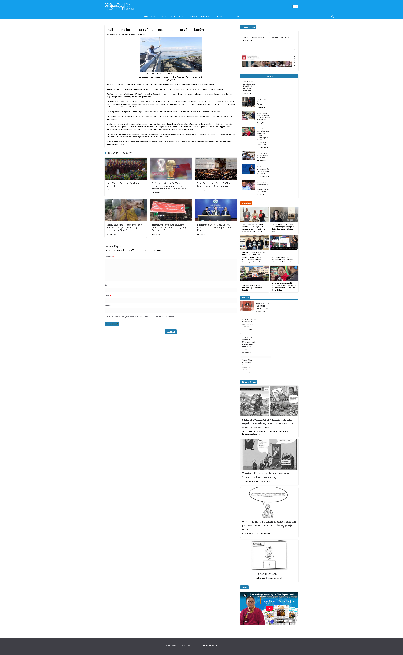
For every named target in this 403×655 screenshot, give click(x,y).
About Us (155, 16)
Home (145, 16)
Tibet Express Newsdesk (128, 34)
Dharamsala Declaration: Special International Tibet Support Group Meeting (214, 227)
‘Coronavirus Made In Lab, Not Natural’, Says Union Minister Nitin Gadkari (263, 186)
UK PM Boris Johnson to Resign (261, 102)
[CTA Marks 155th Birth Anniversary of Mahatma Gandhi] (254, 273)
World (181, 16)
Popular (270, 76)
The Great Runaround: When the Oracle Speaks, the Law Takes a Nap (265, 475)
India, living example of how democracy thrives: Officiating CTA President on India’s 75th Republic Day (263, 136)
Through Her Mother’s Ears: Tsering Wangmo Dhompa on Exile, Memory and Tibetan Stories (283, 227)
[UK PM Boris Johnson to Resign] (248, 102)
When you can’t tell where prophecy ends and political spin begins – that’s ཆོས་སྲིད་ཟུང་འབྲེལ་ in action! (269, 525)
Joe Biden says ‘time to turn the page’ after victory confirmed (263, 170)
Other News (192, 16)
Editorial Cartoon (266, 573)
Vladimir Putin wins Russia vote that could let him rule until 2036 (263, 116)
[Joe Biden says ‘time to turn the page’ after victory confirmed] (248, 169)
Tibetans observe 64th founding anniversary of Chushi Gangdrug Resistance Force (169, 227)
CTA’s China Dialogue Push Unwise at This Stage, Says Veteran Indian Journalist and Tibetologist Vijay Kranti (254, 227)
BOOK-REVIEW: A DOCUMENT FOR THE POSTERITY (262, 306)
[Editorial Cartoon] (269, 555)
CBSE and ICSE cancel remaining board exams (263, 155)
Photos (237, 16)
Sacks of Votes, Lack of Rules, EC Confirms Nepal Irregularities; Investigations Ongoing (268, 421)
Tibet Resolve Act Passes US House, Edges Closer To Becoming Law (215, 184)
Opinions (218, 16)
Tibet (172, 16)
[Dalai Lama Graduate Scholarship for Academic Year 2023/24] (267, 52)
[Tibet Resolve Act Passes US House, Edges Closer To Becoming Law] (216, 159)
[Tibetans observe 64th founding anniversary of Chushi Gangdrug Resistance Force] (171, 200)
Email (108, 295)
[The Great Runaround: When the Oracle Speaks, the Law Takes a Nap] (269, 454)
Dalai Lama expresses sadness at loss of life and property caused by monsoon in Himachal (126, 227)
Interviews (206, 16)
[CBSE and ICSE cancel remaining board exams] (248, 155)
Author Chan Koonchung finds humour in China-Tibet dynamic (248, 365)
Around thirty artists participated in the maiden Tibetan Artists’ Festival (282, 259)
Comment (109, 256)
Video (228, 16)
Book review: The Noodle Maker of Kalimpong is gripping (249, 323)
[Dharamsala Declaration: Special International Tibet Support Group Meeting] (216, 200)
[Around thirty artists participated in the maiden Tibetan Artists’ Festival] (284, 242)
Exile (164, 16)
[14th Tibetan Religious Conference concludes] (126, 159)
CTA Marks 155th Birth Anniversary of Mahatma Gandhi (252, 287)
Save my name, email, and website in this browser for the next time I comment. (140, 317)
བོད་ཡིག (295, 6)
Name (108, 285)
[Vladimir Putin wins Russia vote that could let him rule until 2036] (248, 115)
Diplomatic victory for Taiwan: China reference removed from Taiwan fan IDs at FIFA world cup (169, 186)
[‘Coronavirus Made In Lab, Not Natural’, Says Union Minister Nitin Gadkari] (248, 185)
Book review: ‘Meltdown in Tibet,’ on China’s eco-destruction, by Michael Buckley (248, 343)
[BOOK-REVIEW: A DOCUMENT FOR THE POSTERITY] (247, 308)
